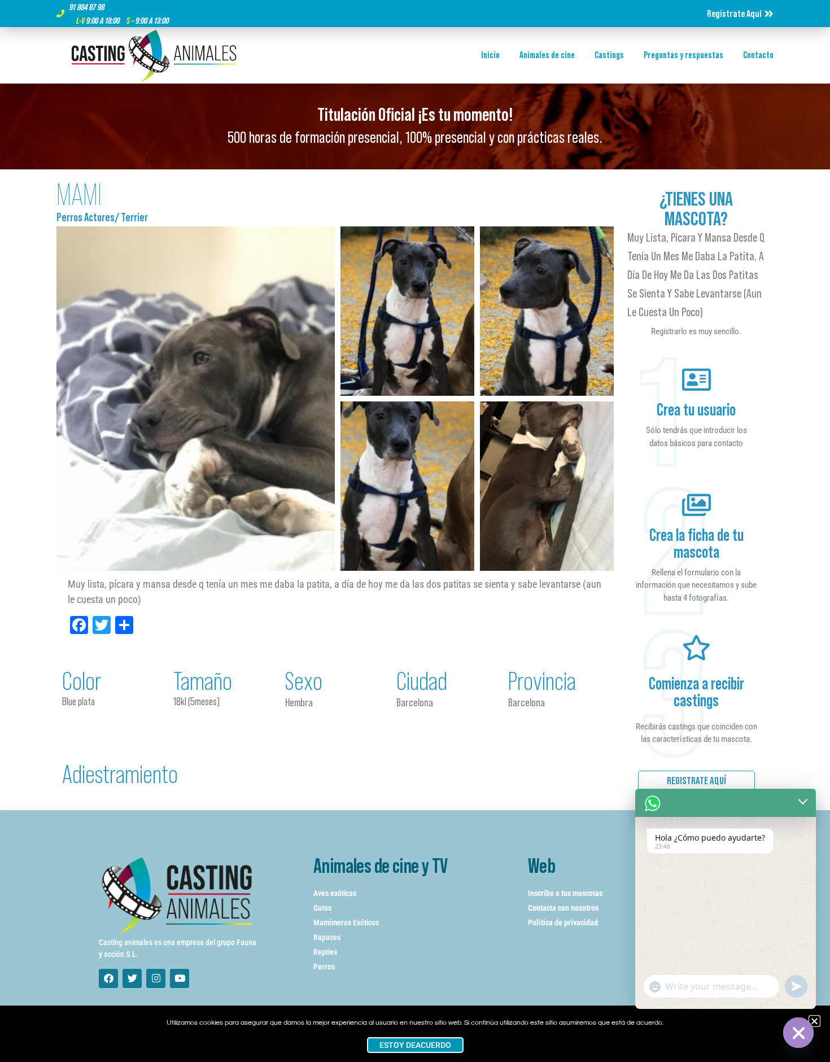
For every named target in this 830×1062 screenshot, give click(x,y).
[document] (415, 531)
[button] (814, 1021)
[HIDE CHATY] (798, 1032)
